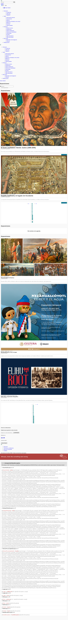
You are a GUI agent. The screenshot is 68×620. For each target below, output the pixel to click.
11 (32, 216)
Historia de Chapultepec (11, 31)
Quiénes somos (9, 28)
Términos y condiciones (9, 448)
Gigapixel (8, 14)
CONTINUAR (16, 432)
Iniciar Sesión (7, 7)
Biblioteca (8, 22)
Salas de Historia (9, 35)
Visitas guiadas (9, 25)
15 (32, 221)
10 (32, 215)
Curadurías (8, 12)
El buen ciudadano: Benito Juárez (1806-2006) (18, 148)
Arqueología (8, 33)
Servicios (8, 24)
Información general (10, 17)
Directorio (6, 446)
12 (32, 218)
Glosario (8, 41)
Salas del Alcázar (9, 37)
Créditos (5, 450)
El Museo (6, 26)
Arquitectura (8, 29)
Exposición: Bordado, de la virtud (13, 21)
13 (32, 219)
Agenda (8, 20)
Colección (6, 10)
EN (6, 5)
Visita (5, 16)
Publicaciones (6, 42)
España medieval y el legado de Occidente (17, 196)
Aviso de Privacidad (8, 449)
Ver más (64, 154)
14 (32, 220)
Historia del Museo (10, 30)
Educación (6, 38)
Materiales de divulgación (11, 39)
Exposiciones (9, 18)
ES (3, 5)
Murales (8, 34)
